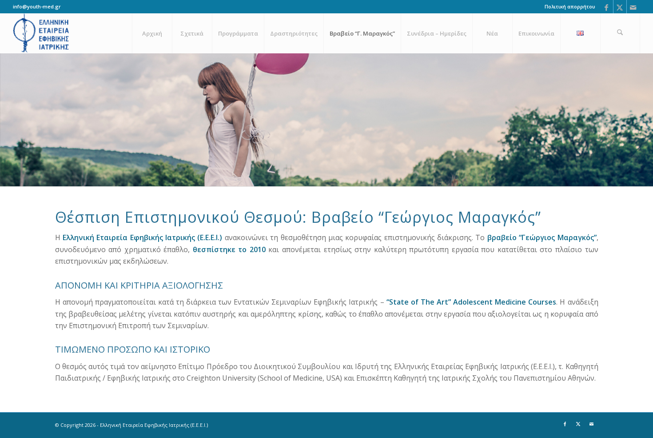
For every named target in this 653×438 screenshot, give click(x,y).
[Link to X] (619, 6)
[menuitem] (567, 6)
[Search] (620, 33)
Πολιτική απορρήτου (570, 6)
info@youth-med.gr (37, 6)
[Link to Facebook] (606, 6)
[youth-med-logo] (41, 33)
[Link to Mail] (633, 6)
